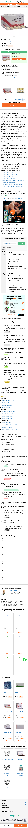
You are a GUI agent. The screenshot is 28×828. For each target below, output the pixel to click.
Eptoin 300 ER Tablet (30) (8, 400)
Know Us (4, 800)
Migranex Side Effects (7, 176)
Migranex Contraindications (8, 182)
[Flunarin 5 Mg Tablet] (20, 685)
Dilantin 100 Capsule (7, 405)
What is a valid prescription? (11, 73)
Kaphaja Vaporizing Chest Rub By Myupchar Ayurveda (20, 99)
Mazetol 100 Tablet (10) (8, 427)
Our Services (5, 803)
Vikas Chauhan (13, 590)
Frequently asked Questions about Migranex (12, 184)
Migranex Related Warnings (8, 178)
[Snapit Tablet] (20, 726)
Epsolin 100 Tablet (6, 407)
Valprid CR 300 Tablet (7, 416)
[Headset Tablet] (7, 726)
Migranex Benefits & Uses (8, 172)
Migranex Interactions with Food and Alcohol (12, 186)
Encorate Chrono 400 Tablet (9, 414)
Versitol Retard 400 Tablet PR (9, 429)
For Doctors (5, 805)
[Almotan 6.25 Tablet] (7, 685)
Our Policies (5, 802)
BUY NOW (20, 825)
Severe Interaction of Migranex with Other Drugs (13, 180)
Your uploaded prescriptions (11, 77)
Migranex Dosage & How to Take (10, 174)
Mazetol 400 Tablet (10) (8, 422)
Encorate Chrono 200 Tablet (9, 411)
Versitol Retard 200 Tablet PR (9, 425)
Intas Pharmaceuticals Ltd (14, 63)
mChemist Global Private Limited (11, 66)
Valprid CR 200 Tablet (7, 418)
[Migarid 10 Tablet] (6, 58)
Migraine (6, 198)
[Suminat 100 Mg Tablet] (20, 705)
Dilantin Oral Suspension (7, 403)
